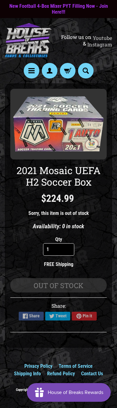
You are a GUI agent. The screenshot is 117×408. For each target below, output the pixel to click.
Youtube (102, 38)
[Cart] (68, 70)
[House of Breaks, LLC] (28, 40)
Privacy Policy (38, 366)
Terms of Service (76, 366)
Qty (58, 239)
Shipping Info (27, 374)
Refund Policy (61, 374)
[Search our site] (86, 70)
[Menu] (31, 70)
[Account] (49, 70)
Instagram (99, 44)
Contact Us (92, 374)
